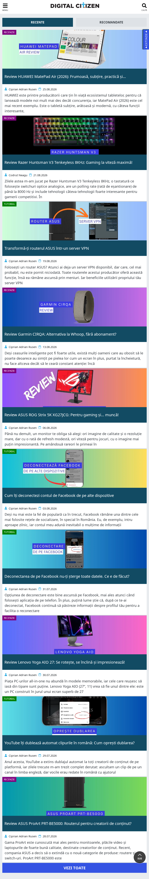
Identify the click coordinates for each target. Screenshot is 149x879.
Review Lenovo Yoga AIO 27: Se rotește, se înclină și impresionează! (64, 662)
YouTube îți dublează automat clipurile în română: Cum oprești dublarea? (69, 742)
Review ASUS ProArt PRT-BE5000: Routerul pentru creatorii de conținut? (68, 823)
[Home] (75, 5)
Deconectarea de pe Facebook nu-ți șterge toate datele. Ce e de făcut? (66, 576)
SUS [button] (140, 858)
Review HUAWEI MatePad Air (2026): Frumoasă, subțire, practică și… (65, 76)
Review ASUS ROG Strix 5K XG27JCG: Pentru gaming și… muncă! (61, 414)
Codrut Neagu (18, 175)
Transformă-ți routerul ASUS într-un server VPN (46, 248)
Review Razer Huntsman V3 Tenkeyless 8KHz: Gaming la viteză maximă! (68, 162)
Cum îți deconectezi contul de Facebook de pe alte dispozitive (59, 495)
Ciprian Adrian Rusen (23, 89)
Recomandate (111, 22)
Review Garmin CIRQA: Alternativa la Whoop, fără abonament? (60, 334)
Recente (37, 22)
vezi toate (75, 867)
